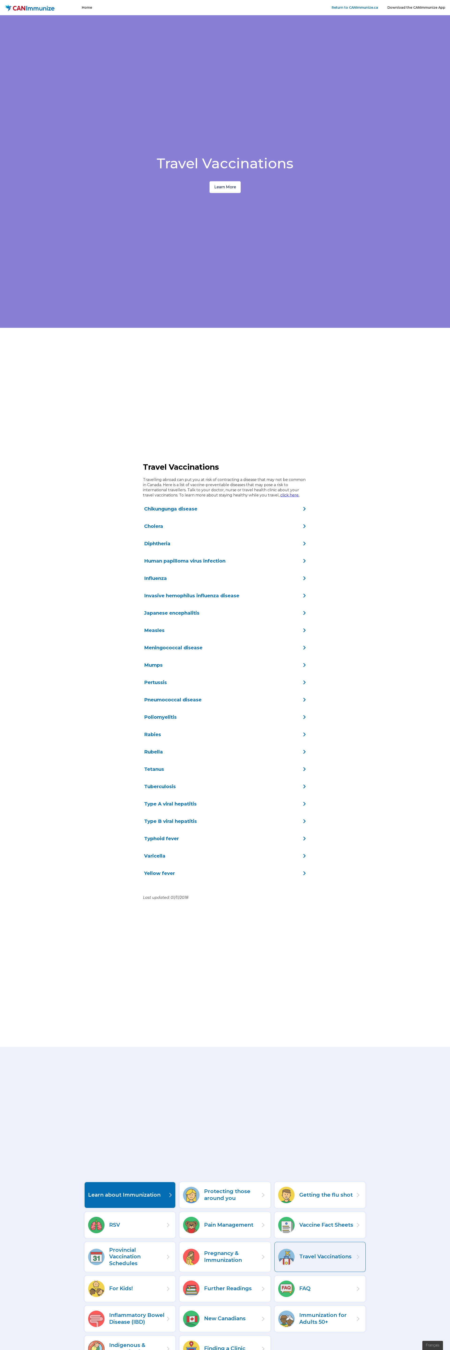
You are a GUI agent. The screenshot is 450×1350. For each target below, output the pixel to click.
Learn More (225, 187)
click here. (289, 495)
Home (87, 7)
